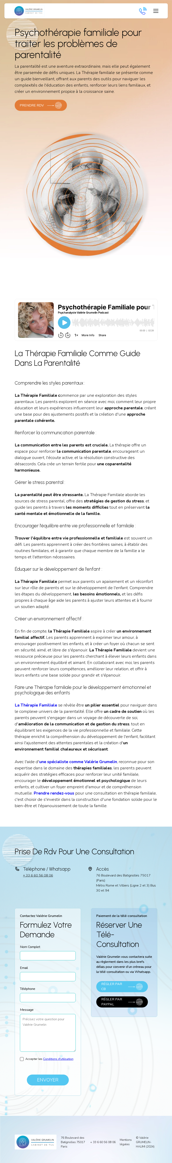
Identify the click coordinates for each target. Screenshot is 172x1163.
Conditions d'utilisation (58, 1059)
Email (24, 968)
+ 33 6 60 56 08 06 (38, 875)
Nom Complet (30, 947)
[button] (155, 11)
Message (27, 1009)
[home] (28, 11)
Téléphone (27, 989)
